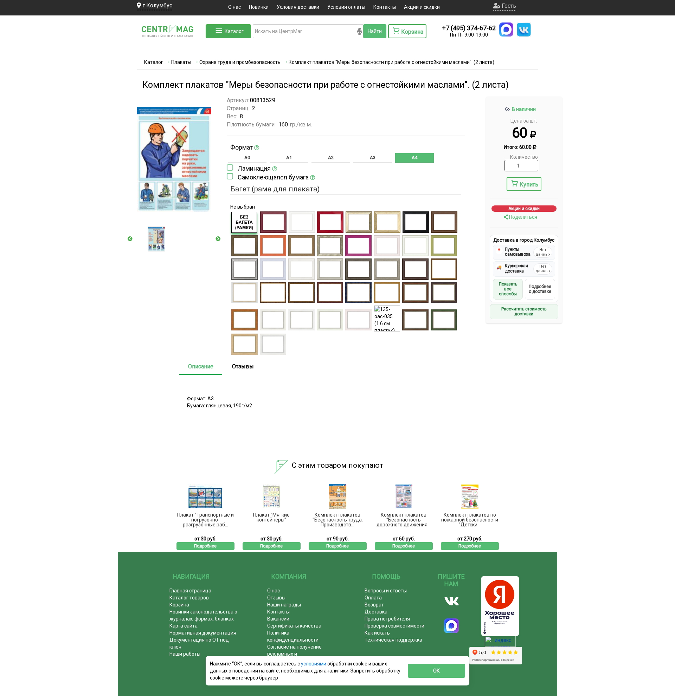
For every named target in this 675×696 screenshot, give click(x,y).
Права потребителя (387, 619)
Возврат (374, 605)
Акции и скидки (422, 7)
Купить (529, 184)
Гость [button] (508, 5)
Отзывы (243, 366)
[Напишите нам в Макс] (506, 29)
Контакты (384, 7)
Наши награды (284, 605)
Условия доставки (298, 7)
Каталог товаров (189, 597)
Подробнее (205, 546)
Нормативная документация (202, 633)
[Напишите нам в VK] (524, 29)
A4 (414, 157)
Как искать (377, 633)
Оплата (373, 597)
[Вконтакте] (451, 601)
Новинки (259, 7)
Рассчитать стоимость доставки (523, 311)
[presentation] (130, 239)
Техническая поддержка (393, 640)
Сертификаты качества (294, 626)
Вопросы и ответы (386, 590)
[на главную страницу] (170, 45)
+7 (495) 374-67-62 (469, 28)
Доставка (376, 612)
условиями (314, 664)
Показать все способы (508, 289)
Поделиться (522, 217)
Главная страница (190, 590)
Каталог (234, 31)
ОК (436, 671)
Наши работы (184, 654)
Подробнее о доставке (540, 289)
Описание (200, 366)
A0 (247, 157)
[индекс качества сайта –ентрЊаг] (500, 643)
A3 (372, 157)
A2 (331, 157)
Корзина (179, 605)
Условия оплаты (346, 7)
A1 (289, 157)
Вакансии (278, 619)
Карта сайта (183, 626)
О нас (234, 7)
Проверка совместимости (394, 626)
